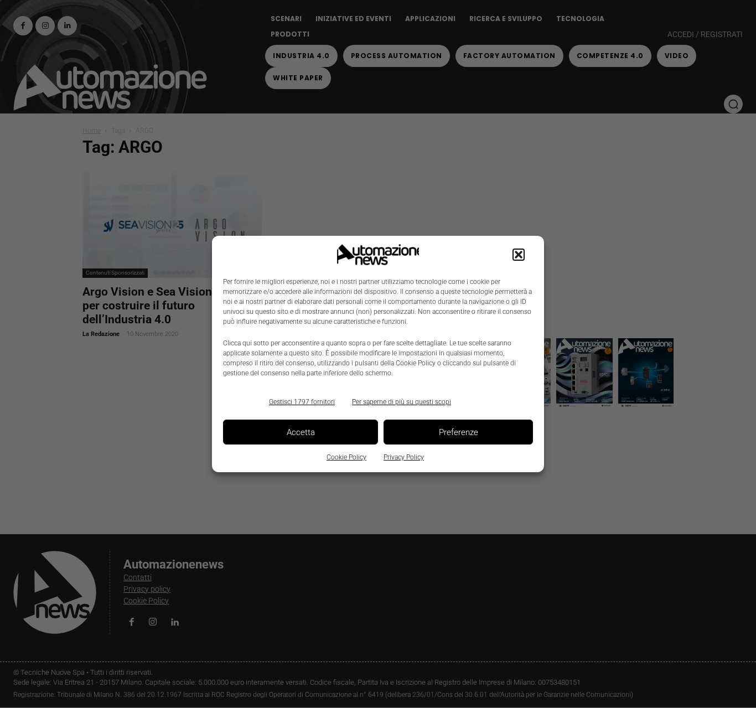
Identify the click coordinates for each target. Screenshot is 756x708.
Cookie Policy (346, 457)
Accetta (301, 432)
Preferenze (458, 432)
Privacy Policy (404, 457)
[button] (518, 254)
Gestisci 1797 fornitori (302, 402)
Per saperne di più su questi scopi (401, 402)
